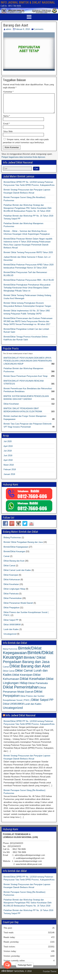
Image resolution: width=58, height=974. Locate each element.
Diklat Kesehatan (11, 404)
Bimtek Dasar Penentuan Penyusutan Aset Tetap (25, 376)
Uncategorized (10, 634)
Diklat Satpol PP (11, 620)
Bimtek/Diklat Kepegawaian (16, 547)
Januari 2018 (9, 474)
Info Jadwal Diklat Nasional (20, 715)
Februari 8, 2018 (22, 29)
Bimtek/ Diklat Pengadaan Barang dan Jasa (23, 542)
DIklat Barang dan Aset (14, 561)
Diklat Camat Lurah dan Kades (17, 570)
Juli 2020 (8, 441)
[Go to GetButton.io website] (7, 971)
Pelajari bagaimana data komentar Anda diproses (23, 157)
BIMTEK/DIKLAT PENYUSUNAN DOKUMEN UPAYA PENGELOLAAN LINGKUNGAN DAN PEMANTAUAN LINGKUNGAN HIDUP (28, 361)
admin (8, 29)
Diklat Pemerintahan (13, 598)
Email (6, 123)
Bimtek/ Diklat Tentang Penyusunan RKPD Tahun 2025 (28, 252)
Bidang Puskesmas (12, 537)
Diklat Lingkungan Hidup (14, 589)
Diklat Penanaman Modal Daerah (18, 603)
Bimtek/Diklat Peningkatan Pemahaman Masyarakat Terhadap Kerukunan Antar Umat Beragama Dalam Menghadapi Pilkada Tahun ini (27, 288)
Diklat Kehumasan (12, 579)
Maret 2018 (9, 465)
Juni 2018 (8, 455)
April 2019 (8, 446)
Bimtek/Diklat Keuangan (14, 551)
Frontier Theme (49, 971)
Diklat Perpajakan (11, 607)
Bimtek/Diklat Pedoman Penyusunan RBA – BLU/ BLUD (29, 280)
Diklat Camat (9, 565)
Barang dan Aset (15, 25)
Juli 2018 (8, 451)
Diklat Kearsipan (11, 575)
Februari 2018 (10, 469)
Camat (6, 556)
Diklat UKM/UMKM (12, 624)
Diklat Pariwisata (11, 593)
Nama (6, 116)
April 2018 (8, 460)
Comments (38, 29)
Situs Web (8, 131)
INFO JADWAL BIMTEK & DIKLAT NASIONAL (28, 2)
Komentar (8, 92)
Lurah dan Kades (11, 629)
